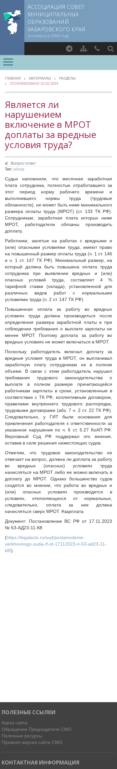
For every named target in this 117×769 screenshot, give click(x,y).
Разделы (67, 78)
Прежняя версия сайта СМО (32, 742)
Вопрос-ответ (23, 163)
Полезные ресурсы (22, 735)
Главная (13, 78)
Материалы (40, 78)
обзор (18, 169)
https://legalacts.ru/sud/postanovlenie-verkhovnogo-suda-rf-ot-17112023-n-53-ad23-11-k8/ (56, 544)
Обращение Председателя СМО (37, 729)
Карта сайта (14, 722)
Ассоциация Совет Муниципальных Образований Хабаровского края (56, 18)
